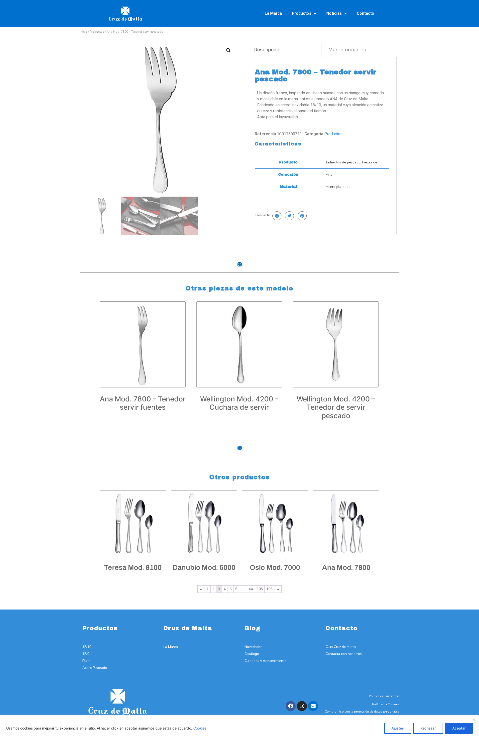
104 (250, 589)
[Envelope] (313, 706)
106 (269, 589)
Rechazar (428, 728)
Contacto (365, 13)
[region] (239, 726)
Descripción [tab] (266, 49)
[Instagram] (302, 706)
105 (260, 589)
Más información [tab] (347, 49)
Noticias (334, 13)
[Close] (474, 720)
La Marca (273, 13)
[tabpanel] (322, 145)
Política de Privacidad (384, 696)
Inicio (83, 32)
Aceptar (459, 728)
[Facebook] (291, 706)
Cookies (199, 728)
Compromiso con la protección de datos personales (362, 712)
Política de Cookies (385, 704)
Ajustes (397, 728)
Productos (301, 13)
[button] (228, 50)
